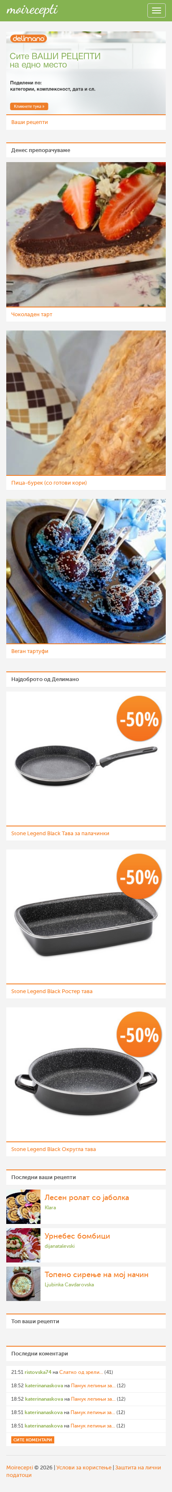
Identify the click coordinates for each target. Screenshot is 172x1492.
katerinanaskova (44, 1386)
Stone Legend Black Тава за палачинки (60, 833)
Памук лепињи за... (93, 1386)
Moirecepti (19, 1467)
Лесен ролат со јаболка (87, 1197)
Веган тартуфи (29, 651)
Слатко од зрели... (81, 1372)
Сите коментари (32, 1440)
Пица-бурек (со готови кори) (49, 483)
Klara (50, 1208)
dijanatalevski (60, 1246)
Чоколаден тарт (31, 314)
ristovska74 (38, 1372)
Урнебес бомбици (77, 1236)
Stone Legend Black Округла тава (53, 1149)
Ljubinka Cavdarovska (69, 1285)
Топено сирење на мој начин (97, 1274)
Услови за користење (83, 1467)
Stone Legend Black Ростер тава (52, 991)
